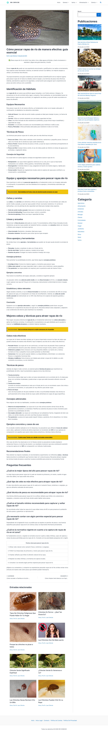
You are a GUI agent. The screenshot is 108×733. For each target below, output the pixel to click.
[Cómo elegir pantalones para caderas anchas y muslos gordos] (89, 155)
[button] (100, 2)
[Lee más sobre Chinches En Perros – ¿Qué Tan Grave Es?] (51, 601)
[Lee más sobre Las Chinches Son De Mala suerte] (51, 630)
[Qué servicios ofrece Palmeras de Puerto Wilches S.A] (89, 32)
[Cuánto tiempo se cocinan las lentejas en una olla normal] (89, 58)
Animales (80, 211)
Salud (79, 237)
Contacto (46, 720)
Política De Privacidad (70, 720)
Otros (11, 618)
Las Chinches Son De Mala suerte (51, 640)
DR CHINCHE (14, 2)
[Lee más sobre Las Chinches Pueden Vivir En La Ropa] (51, 688)
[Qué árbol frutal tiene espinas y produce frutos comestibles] (89, 179)
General (80, 223)
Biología (80, 214)
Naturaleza (81, 231)
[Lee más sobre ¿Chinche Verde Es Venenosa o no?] (51, 661)
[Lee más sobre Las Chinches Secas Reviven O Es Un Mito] (23, 688)
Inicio (32, 720)
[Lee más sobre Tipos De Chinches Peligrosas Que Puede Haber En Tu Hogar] (23, 601)
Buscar (79, 11)
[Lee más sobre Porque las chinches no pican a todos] (23, 632)
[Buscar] (99, 15)
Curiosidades (82, 220)
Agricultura (81, 203)
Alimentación (81, 206)
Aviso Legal (39, 720)
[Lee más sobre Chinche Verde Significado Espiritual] (23, 661)
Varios (79, 240)
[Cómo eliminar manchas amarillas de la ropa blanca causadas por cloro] (89, 132)
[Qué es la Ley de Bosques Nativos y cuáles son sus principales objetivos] (89, 108)
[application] (68, 2)
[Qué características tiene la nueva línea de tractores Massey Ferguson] (89, 83)
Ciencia (80, 217)
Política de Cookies (56, 720)
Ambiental (81, 209)
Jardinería (81, 229)
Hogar (79, 226)
